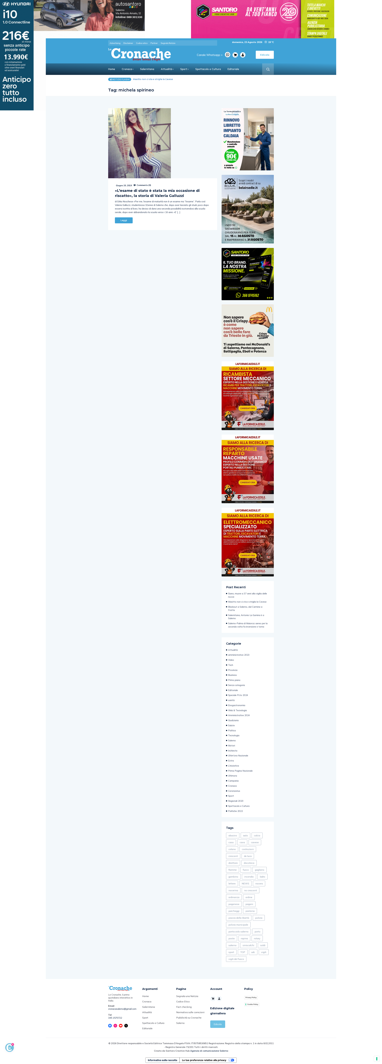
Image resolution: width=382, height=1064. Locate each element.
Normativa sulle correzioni (190, 1012)
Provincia (232, 670)
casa (231, 842)
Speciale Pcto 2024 (238, 695)
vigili (263, 952)
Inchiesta (232, 750)
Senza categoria (236, 685)
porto (257, 931)
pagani (249, 904)
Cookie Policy (252, 1004)
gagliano (259, 869)
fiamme (232, 869)
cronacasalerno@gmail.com (122, 1008)
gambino (233, 876)
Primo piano (234, 680)
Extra (231, 760)
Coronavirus (234, 790)
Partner (154, 43)
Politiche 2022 (235, 811)
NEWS (245, 883)
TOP (242, 952)
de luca (248, 856)
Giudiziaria (233, 720)
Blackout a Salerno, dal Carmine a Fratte (154, 79)
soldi (262, 945)
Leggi (124, 220)
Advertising (115, 43)
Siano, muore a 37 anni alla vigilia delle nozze (247, 595)
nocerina (233, 890)
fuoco (246, 869)
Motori (231, 745)
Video (231, 660)
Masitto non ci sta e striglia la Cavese (247, 601)
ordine (248, 897)
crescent (233, 856)
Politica (232, 730)
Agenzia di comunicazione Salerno (209, 1050)
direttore (233, 862)
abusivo (232, 835)
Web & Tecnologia (237, 710)
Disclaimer (128, 43)
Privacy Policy (251, 997)
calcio (257, 835)
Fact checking (184, 1006)
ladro (262, 876)
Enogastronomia (236, 705)
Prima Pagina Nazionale (240, 770)
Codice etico (142, 43)
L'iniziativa (233, 765)
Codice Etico (183, 1001)
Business (232, 675)
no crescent (250, 890)
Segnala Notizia (168, 43)
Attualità (166, 69)
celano (232, 849)
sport (231, 952)
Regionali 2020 (235, 800)
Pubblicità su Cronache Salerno (188, 1020)
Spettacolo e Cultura (208, 69)
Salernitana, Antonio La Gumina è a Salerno (246, 617)
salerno (232, 945)
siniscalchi (248, 945)
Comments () (143, 185)
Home (111, 69)
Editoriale (233, 69)
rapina (244, 938)
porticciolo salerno (238, 931)
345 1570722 (115, 1017)
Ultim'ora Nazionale (238, 755)
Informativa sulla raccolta (162, 1060)
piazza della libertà (238, 917)
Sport (183, 69)
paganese (233, 904)
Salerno (232, 740)
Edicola (218, 1024)
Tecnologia (233, 735)
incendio (249, 876)
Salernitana (147, 69)
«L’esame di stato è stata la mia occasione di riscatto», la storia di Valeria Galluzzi (157, 193)
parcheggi (233, 910)
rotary (257, 938)
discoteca (249, 862)
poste (231, 938)
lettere (232, 883)
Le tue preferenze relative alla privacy (204, 1060)
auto (245, 835)
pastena (250, 910)
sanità (231, 700)
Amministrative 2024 (239, 715)
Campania (233, 780)
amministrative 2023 (238, 654)
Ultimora (232, 775)
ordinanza (233, 897)
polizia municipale (238, 924)
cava (242, 842)
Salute (231, 725)
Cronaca (127, 69)
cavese (255, 842)
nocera (259, 883)
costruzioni (248, 849)
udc (253, 952)
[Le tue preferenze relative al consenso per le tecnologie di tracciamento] (377, 1059)
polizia (258, 917)
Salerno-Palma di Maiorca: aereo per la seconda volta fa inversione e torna (248, 625)
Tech (230, 665)
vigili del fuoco (236, 958)
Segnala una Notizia (187, 996)
